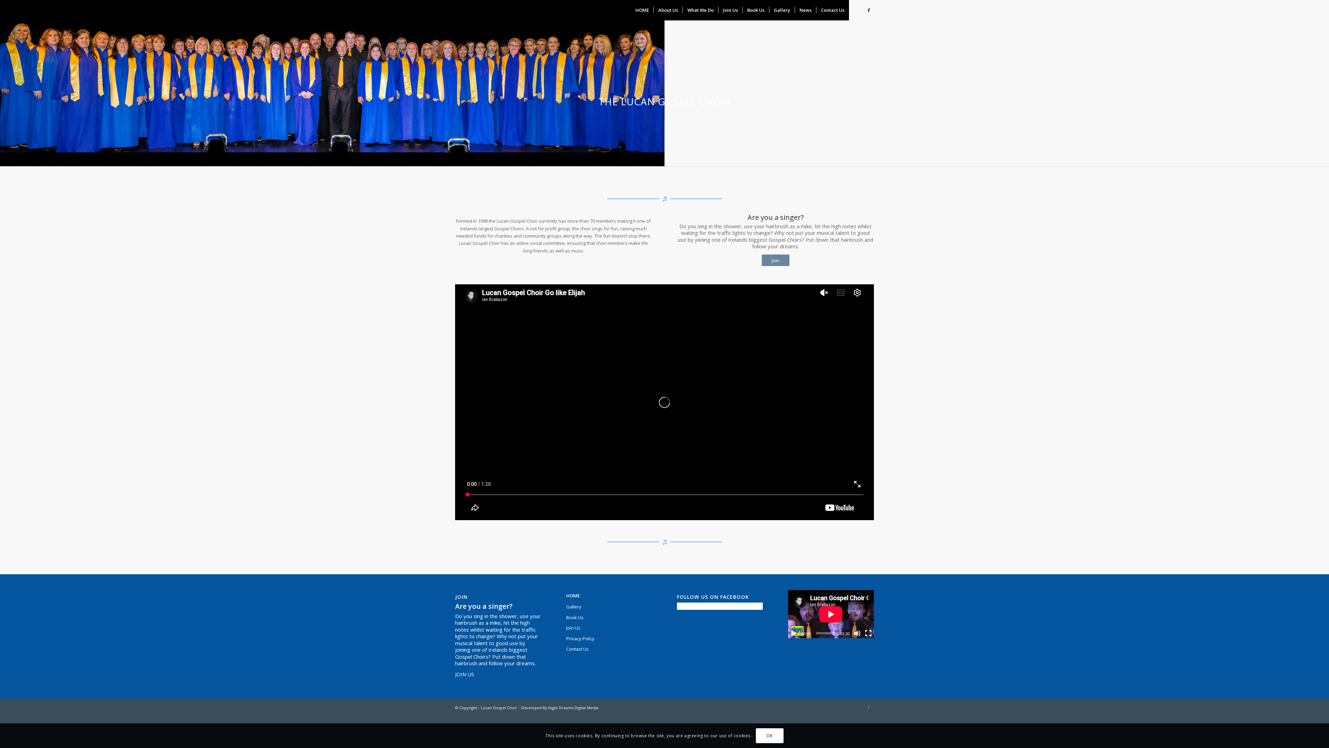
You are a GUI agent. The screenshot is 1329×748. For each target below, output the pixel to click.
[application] (831, 614)
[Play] (793, 633)
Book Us (575, 617)
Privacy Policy (580, 638)
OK (769, 736)
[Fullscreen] (868, 633)
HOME (573, 596)
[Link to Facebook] (869, 10)
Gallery (573, 607)
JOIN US (464, 674)
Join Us (573, 628)
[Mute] (857, 633)
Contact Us (577, 649)
